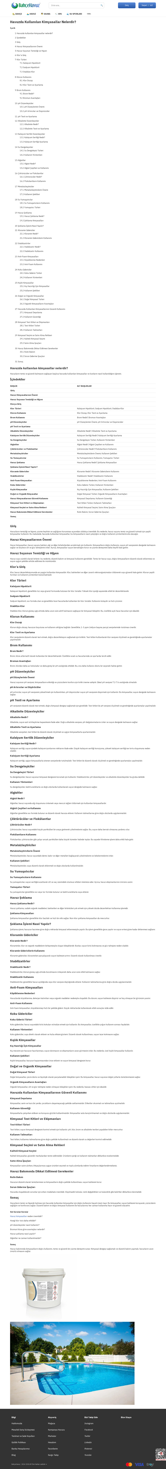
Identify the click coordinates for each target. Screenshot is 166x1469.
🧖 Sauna (45, 14)
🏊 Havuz (31, 14)
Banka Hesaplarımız (21, 1448)
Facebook (88, 1430)
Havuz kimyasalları (18, 1216)
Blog (14, 1455)
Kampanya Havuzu (56, 1430)
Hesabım (52, 1442)
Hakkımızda (17, 1423)
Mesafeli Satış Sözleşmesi (23, 1430)
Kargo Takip (53, 1455)
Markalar (52, 1436)
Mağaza (51, 1423)
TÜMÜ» (89, 14)
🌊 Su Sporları (74, 14)
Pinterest (88, 1448)
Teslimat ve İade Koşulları (23, 1436)
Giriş (127, 5)
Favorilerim (53, 1448)
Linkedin (88, 1442)
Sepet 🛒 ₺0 (147, 5)
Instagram (88, 1423)
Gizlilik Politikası (19, 1442)
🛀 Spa (58, 14)
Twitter (87, 1436)
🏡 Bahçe (17, 14)
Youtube (87, 1455)
